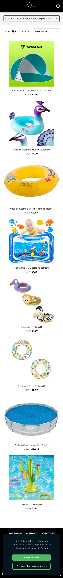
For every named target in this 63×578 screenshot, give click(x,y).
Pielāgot (44, 548)
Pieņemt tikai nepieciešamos (32, 566)
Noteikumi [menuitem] (15, 533)
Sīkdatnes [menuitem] (48, 533)
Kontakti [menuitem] (32, 533)
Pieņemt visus (31, 557)
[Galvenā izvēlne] (5, 6)
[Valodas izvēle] (58, 6)
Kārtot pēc (25, 31)
